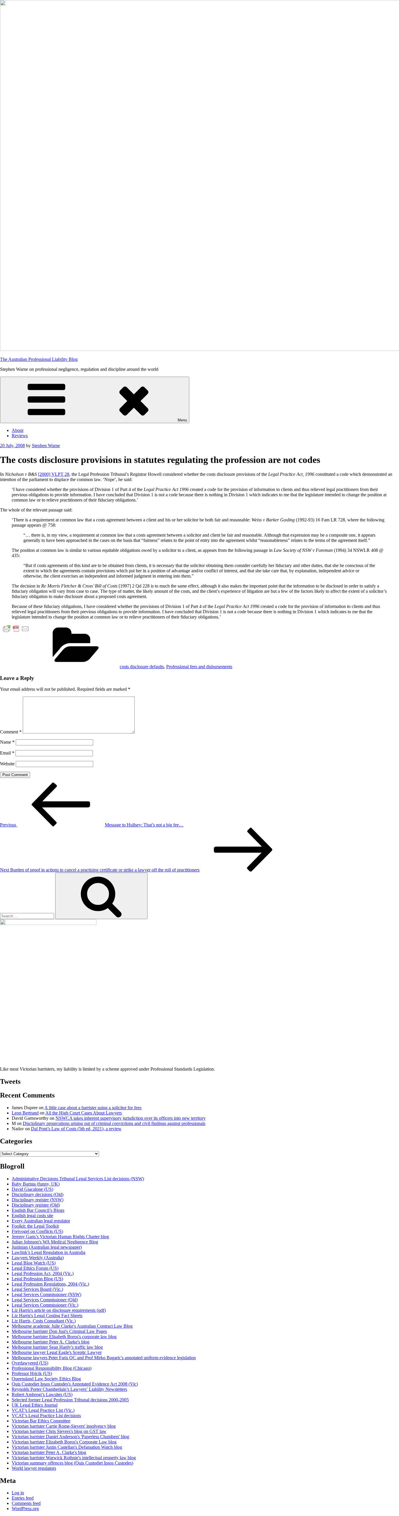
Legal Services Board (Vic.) (37, 1289)
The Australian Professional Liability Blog (39, 359)
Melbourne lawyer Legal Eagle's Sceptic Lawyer (57, 1352)
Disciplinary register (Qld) (36, 1205)
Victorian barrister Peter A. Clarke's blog (49, 1452)
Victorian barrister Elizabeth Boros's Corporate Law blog (64, 1441)
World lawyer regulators (34, 1468)
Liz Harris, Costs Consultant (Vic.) (44, 1320)
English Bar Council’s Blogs (38, 1210)
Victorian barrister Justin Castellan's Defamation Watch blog (67, 1447)
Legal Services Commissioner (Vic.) (45, 1305)
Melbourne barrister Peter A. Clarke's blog (50, 1341)
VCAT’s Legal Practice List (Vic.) (43, 1410)
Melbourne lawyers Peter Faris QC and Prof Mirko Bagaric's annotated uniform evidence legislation (104, 1357)
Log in (18, 1492)
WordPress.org (25, 1508)
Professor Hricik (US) (32, 1373)
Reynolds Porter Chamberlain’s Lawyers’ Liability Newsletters (69, 1389)
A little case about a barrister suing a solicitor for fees (92, 1107)
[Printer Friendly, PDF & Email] (16, 628)
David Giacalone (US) (32, 1189)
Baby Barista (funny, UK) (36, 1183)
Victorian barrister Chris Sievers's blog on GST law (59, 1431)
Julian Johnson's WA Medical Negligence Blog (55, 1241)
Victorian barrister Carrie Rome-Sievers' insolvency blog (64, 1426)
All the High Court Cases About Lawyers (83, 1112)
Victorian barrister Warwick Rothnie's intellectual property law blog (74, 1457)
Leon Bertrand (25, 1112)
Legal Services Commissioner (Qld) (45, 1299)
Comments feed (26, 1503)
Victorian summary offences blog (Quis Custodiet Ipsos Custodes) (72, 1462)
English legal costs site (32, 1215)
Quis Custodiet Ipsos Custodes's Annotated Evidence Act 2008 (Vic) (75, 1383)
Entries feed (23, 1498)
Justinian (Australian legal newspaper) (47, 1247)
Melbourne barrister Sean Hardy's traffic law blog (57, 1347)
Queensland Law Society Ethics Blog (46, 1378)
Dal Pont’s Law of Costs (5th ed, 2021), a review (76, 1128)
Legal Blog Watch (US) (33, 1262)
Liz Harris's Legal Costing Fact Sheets (47, 1315)
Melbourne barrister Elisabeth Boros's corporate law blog (64, 1336)
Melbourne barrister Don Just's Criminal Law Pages (59, 1331)
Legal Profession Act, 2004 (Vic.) (43, 1273)
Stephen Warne (46, 445)
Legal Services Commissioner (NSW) (46, 1294)
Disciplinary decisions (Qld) (37, 1194)
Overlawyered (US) (30, 1362)
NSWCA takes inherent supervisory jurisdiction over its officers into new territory (130, 1118)
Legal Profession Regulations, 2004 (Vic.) (50, 1283)
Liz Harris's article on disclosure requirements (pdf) (59, 1310)
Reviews (20, 435)
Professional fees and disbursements (199, 666)
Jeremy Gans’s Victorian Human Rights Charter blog (60, 1236)
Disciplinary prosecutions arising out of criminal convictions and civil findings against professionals (114, 1123)
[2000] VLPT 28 (53, 474)
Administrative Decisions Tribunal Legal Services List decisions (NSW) (78, 1178)
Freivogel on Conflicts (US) (37, 1231)
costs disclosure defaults (142, 666)
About (17, 430)
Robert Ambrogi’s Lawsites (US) (42, 1394)
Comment (11, 731)
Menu (182, 420)
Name (7, 742)
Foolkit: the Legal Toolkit (35, 1226)
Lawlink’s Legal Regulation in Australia (48, 1252)
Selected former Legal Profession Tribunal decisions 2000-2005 (70, 1399)
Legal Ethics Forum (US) (35, 1268)
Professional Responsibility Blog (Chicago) (51, 1368)
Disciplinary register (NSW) (37, 1199)
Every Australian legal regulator (41, 1220)
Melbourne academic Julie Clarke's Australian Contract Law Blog (72, 1326)
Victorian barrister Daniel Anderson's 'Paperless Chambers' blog (70, 1436)
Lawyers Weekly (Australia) (38, 1257)
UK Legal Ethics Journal (35, 1405)
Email (7, 752)
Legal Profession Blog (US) (37, 1278)
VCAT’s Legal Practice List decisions (46, 1415)
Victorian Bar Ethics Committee (41, 1420)
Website (7, 763)
